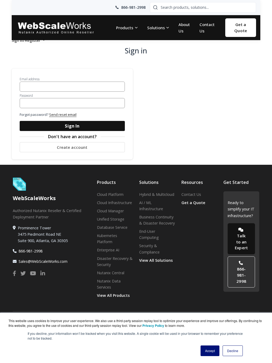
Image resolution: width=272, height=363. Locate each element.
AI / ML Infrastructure (151, 205)
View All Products (113, 295)
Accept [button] (210, 350)
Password (26, 95)
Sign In (72, 126)
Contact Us (207, 27)
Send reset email (62, 114)
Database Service (112, 227)
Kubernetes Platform (107, 238)
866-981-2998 (30, 251)
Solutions (156, 27)
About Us (184, 27)
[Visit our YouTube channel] (33, 273)
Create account (72, 147)
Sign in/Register (27, 40)
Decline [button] (232, 350)
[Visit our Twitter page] (23, 273)
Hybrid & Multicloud (156, 194)
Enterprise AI (108, 249)
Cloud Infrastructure (114, 202)
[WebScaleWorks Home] (60, 27)
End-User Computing (149, 234)
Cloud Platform (110, 194)
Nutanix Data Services (109, 284)
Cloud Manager (110, 210)
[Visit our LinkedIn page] (42, 273)
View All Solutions (156, 260)
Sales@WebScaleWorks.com (43, 261)
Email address (30, 79)
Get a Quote (240, 27)
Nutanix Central (110, 272)
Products (124, 27)
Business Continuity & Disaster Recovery (157, 220)
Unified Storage (110, 219)
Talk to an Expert (241, 242)
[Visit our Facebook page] (14, 273)
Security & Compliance (149, 248)
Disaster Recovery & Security (115, 261)
